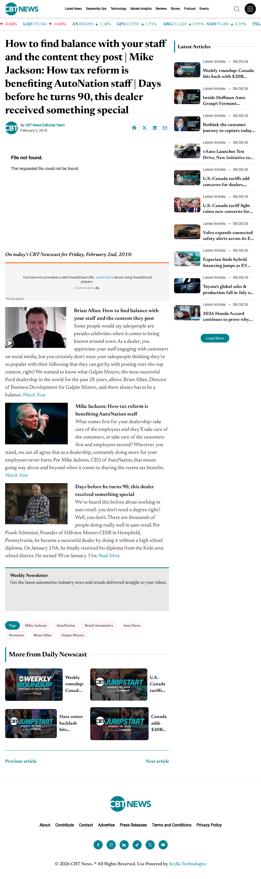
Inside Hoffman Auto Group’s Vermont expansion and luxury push (224, 101)
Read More (109, 555)
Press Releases (133, 825)
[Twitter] (150, 844)
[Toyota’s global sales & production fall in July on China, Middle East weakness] (187, 285)
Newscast (16, 635)
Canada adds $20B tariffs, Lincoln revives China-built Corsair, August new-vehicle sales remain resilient (159, 724)
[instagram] (111, 844)
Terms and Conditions (171, 825)
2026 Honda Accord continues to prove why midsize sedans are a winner (226, 317)
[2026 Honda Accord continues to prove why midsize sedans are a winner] (187, 312)
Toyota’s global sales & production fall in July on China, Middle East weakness (228, 290)
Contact (86, 825)
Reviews (161, 8)
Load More (215, 338)
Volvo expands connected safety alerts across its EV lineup (228, 236)
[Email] (165, 128)
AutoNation (66, 625)
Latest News (73, 8)
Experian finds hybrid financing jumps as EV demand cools (225, 263)
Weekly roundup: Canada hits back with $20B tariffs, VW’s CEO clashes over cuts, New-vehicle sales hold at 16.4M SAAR (74, 685)
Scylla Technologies (187, 864)
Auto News (131, 625)
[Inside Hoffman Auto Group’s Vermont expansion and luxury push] (187, 96)
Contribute (64, 825)
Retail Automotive (99, 625)
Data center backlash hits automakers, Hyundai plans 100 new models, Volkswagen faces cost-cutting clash (71, 724)
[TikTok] (137, 844)
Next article (157, 761)
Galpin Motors (72, 635)
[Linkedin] (155, 128)
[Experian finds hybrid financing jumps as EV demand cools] (187, 258)
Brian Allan (42, 635)
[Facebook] (134, 128)
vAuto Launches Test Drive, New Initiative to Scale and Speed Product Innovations (227, 155)
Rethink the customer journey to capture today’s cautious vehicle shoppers (229, 128)
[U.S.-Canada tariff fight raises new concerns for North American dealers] (187, 204)
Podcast (189, 8)
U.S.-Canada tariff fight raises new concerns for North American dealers (227, 209)
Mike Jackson (36, 625)
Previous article (20, 761)
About (45, 825)
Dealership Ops (96, 8)
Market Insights (141, 8)
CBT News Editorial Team (45, 125)
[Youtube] (163, 844)
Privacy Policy (209, 825)
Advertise (106, 825)
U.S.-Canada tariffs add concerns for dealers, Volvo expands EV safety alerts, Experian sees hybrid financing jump (159, 685)
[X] (144, 128)
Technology (118, 8)
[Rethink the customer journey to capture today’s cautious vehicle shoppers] (187, 123)
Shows (175, 8)
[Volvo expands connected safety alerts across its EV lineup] (187, 231)
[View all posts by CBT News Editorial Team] (12, 127)
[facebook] (98, 844)
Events (204, 8)
